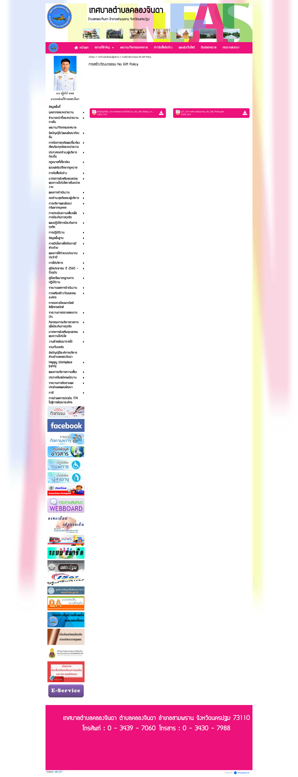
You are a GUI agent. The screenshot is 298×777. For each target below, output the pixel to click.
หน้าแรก (92, 57)
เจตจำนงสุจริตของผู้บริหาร (108, 57)
